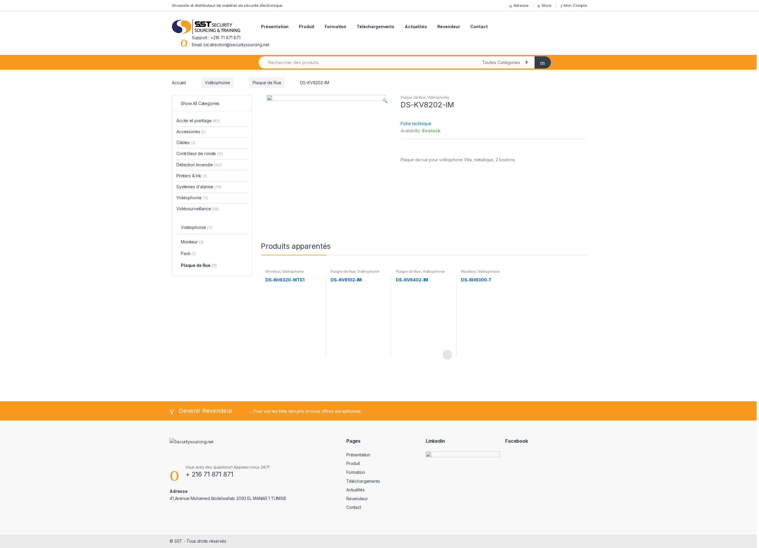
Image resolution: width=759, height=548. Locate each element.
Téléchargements (375, 26)
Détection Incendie (199, 164)
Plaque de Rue (267, 82)
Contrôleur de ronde (199, 153)
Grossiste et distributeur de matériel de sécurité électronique (227, 5)
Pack (188, 253)
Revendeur (448, 26)
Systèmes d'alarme (198, 186)
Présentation (274, 26)
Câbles (185, 142)
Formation (335, 26)
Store (546, 5)
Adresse (521, 5)
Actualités (416, 26)
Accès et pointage (198, 120)
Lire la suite (446, 355)
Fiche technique (416, 123)
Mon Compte (575, 5)
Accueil (179, 82)
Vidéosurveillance (197, 208)
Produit (306, 26)
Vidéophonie (217, 82)
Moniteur (272, 271)
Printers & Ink (191, 175)
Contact (478, 26)
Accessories (191, 131)
